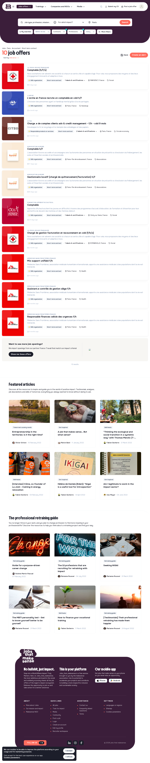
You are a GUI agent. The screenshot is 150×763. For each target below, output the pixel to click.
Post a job (56, 718)
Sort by (10, 58)
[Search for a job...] (101, 6)
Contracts (59, 31)
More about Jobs (32, 705)
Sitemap (109, 709)
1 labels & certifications (74, 80)
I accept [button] (68, 751)
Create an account (59, 725)
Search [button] (125, 22)
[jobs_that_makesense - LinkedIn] (69, 742)
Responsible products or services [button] (40, 131)
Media (79, 6)
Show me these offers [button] (21, 354)
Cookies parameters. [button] (12, 758)
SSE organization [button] (35, 80)
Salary (88, 32)
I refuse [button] (69, 757)
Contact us (83, 705)
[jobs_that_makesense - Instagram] (75, 742)
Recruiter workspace (60, 731)
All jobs (55, 705)
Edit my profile (58, 728)
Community (57, 715)
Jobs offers (23, 6)
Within (40, 32)
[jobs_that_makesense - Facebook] (81, 742)
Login (55, 721)
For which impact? (65, 22)
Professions (76, 31)
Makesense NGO (32, 712)
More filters (106, 32)
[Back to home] (28, 657)
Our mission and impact (34, 709)
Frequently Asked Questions (85, 710)
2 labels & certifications (85, 131)
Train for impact (58, 709)
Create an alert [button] (139, 55)
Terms (81, 714)
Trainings (39, 6)
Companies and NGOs (60, 6)
